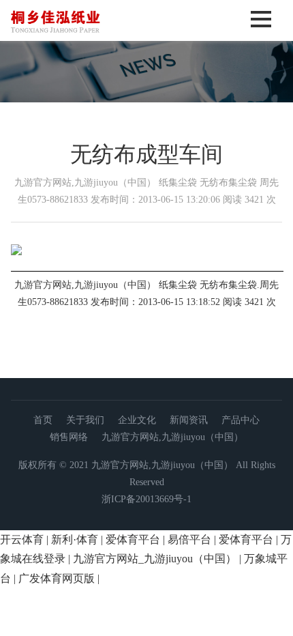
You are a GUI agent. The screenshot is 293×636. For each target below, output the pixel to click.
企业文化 (137, 420)
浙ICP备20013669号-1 (146, 499)
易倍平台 (189, 539)
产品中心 (240, 420)
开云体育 (22, 539)
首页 (42, 420)
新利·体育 (74, 539)
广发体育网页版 (56, 578)
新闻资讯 (189, 420)
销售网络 (69, 437)
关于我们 (85, 420)
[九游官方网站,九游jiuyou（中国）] (84, 36)
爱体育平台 (133, 539)
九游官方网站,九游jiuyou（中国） (172, 437)
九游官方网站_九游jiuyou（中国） (154, 558)
